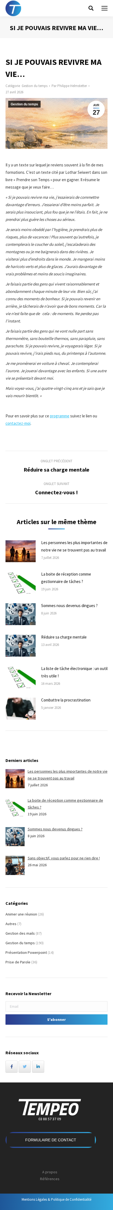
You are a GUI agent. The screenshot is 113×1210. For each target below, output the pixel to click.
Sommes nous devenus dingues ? (69, 605)
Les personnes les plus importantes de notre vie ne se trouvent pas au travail (74, 546)
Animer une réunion (21, 914)
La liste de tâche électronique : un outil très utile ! (74, 672)
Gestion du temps (34, 85)
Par (69, 85)
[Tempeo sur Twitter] (25, 1067)
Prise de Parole (17, 962)
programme (59, 415)
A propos (49, 1171)
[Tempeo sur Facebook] (11, 1067)
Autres (10, 923)
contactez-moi (17, 423)
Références (50, 1178)
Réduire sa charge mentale (64, 637)
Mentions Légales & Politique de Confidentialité (56, 1199)
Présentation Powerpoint (26, 952)
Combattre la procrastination (66, 700)
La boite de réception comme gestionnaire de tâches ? (66, 577)
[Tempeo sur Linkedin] (38, 1067)
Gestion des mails (20, 933)
